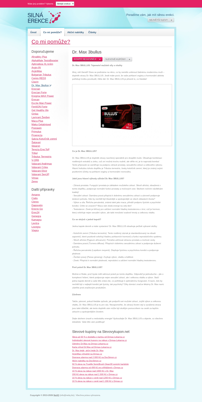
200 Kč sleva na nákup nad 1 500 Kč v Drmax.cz (95, 374)
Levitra (35, 223)
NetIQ (56, 395)
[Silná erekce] (44, 22)
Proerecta (36, 135)
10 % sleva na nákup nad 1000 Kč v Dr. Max (93, 371)
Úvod (33, 32)
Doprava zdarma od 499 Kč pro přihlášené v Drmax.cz (97, 367)
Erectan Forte (39, 92)
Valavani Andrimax (41, 163)
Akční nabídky (75, 32)
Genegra (36, 216)
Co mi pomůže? (52, 32)
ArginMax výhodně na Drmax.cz (87, 354)
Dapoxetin (37, 205)
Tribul (34, 153)
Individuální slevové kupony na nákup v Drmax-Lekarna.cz (99, 340)
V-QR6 (35, 160)
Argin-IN (36, 67)
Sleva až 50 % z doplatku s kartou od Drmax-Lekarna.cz (98, 337)
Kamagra (36, 219)
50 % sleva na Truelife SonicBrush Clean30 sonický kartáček (100, 364)
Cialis (34, 198)
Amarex (35, 194)
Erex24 (35, 212)
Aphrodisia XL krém (42, 64)
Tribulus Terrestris (41, 156)
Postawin (36, 127)
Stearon (35, 145)
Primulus (36, 131)
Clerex (35, 201)
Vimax (34, 177)
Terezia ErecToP (40, 149)
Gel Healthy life (40, 110)
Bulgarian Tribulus (41, 74)
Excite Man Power (41, 103)
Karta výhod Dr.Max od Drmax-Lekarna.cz (91, 347)
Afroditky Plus (39, 56)
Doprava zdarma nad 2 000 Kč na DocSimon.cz (94, 357)
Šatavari (36, 142)
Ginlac (35, 113)
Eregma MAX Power (42, 96)
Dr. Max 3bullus (40, 85)
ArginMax (36, 71)
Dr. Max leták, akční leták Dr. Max (88, 350)
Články (92, 32)
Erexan (35, 99)
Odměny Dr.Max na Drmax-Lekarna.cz (90, 343)
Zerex (34, 181)
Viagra (35, 230)
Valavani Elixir (39, 170)
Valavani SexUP (40, 174)
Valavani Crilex (39, 167)
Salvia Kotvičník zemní (44, 138)
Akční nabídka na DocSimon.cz (86, 360)
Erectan (35, 88)
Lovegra (35, 226)
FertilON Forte (39, 106)
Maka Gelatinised (41, 124)
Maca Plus (37, 120)
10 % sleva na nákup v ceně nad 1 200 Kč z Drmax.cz (97, 381)
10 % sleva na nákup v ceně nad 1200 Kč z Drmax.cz (97, 378)
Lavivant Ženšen (40, 117)
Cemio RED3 (38, 78)
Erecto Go (37, 208)
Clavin (34, 81)
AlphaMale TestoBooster (44, 60)
